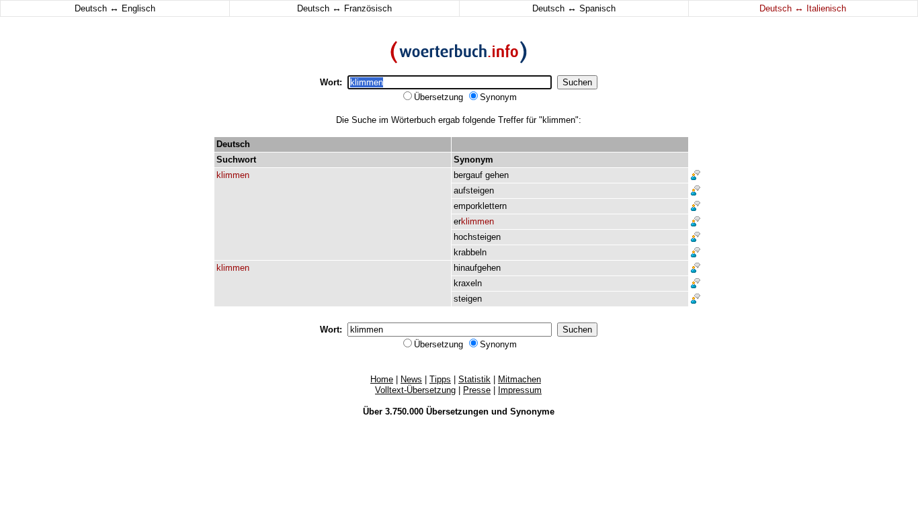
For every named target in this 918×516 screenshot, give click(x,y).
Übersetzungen (457, 411)
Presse (477, 390)
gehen (497, 175)
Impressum (520, 390)
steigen (468, 299)
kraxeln (468, 283)
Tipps (440, 379)
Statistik (474, 379)
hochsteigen (477, 237)
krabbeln (470, 252)
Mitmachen (519, 379)
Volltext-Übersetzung (415, 390)
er (474, 221)
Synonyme (532, 411)
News (411, 379)
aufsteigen (474, 190)
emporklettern (480, 206)
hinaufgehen (477, 268)
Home (381, 379)
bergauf (468, 175)
